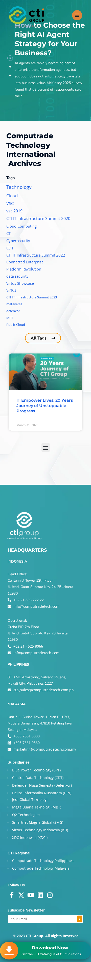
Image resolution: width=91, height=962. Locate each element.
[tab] (10, 58)
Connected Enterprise (24, 261)
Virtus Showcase (20, 283)
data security (17, 276)
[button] (45, 447)
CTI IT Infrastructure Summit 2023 (31, 297)
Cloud (12, 195)
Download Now (50, 948)
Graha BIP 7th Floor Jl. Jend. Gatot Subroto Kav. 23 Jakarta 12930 (37, 633)
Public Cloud (15, 324)
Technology (19, 187)
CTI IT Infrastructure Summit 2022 (35, 255)
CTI (9, 233)
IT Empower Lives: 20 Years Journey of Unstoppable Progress (44, 405)
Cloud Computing (21, 226)
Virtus (11, 290)
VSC (10, 203)
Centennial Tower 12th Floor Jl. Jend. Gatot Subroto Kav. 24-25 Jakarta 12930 (40, 587)
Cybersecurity (18, 240)
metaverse (14, 304)
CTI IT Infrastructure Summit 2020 (38, 218)
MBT (9, 317)
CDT (9, 248)
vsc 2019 (14, 211)
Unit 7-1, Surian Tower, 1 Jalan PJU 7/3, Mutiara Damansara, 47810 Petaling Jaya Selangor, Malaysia (40, 723)
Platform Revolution (23, 269)
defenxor (13, 311)
